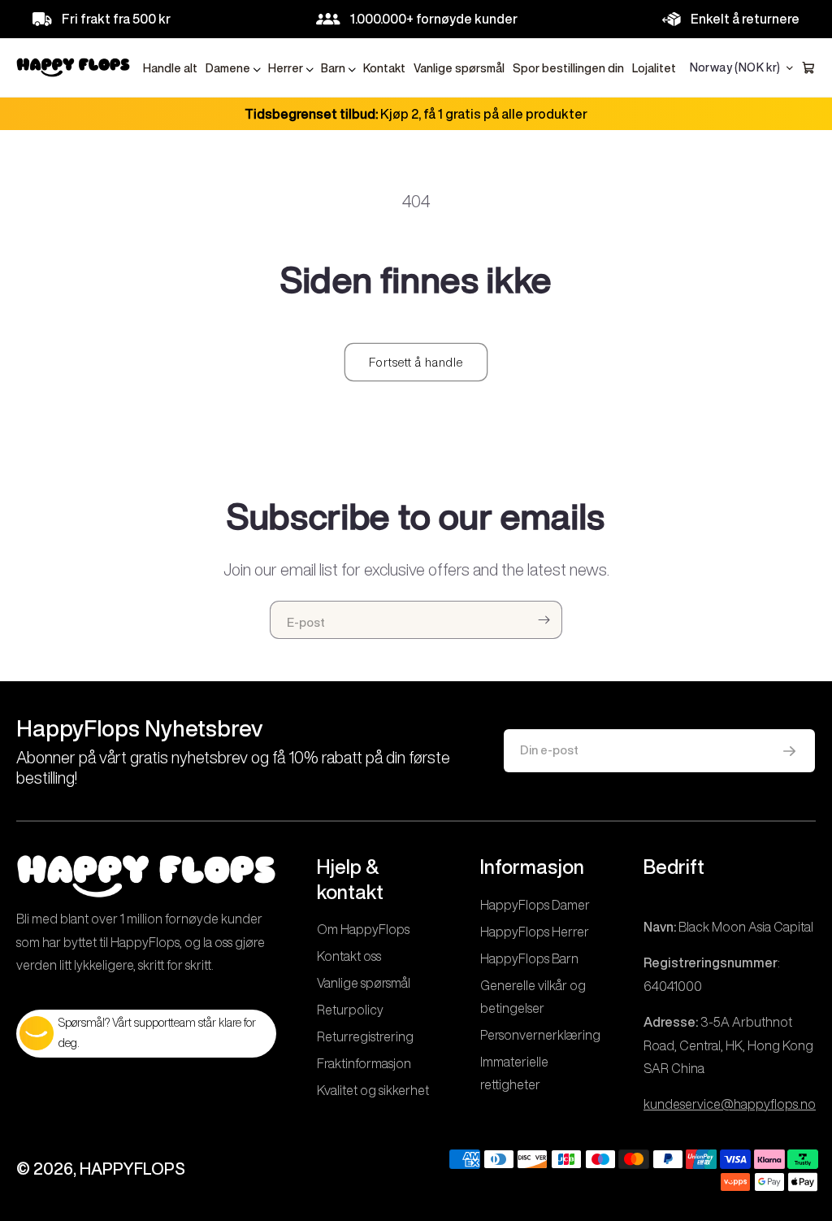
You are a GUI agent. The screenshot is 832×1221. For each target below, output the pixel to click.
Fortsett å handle (416, 362)
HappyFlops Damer (535, 904)
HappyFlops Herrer (534, 931)
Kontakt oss (349, 955)
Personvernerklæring (540, 1034)
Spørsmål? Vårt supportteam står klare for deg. (157, 1033)
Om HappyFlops (363, 929)
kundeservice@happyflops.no (730, 1103)
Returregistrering (365, 1036)
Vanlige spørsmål (363, 982)
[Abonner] (543, 620)
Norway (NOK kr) (735, 67)
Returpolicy (350, 1009)
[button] (233, 69)
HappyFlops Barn (529, 958)
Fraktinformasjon (364, 1063)
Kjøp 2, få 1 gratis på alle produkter (416, 113)
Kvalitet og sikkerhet (373, 1090)
